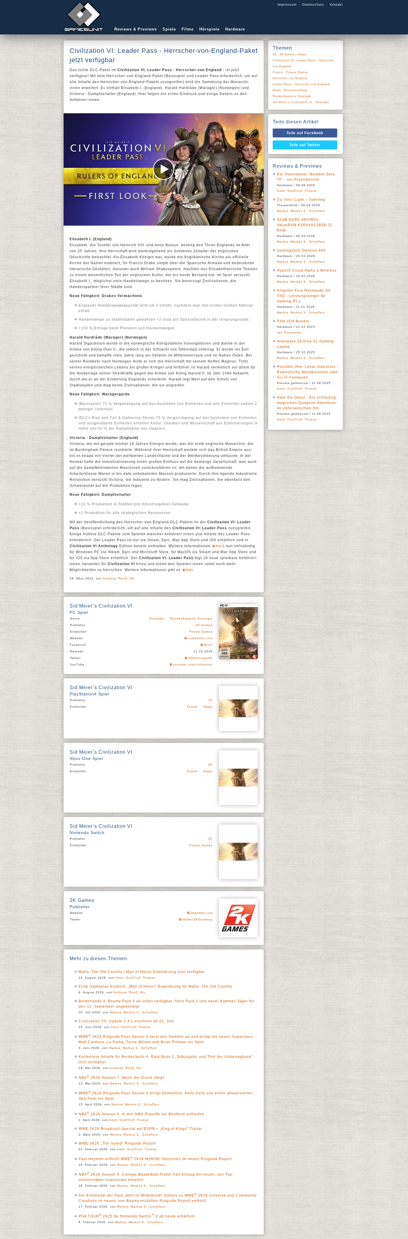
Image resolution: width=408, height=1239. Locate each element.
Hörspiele (209, 29)
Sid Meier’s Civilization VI (292, 102)
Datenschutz (313, 4)
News (277, 90)
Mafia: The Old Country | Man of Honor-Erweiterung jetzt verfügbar (142, 972)
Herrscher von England (290, 78)
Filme (188, 29)
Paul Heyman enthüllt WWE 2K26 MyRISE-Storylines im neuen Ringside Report (155, 1159)
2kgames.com (201, 912)
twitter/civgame (200, 658)
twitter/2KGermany (197, 919)
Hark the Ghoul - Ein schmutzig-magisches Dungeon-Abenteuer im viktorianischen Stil (307, 402)
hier (219, 546)
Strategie (156, 618)
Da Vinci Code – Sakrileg (301, 200)
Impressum (287, 4)
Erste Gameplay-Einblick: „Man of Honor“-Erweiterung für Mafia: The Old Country (155, 986)
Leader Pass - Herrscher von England (301, 84)
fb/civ (208, 644)
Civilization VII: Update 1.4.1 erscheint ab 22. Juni (126, 1021)
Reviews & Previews (135, 29)
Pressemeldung (295, 90)
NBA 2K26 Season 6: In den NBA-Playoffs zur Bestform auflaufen (141, 1114)
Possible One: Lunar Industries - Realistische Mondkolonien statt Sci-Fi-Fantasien (307, 372)
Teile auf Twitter (304, 145)
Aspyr (208, 706)
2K (210, 700)
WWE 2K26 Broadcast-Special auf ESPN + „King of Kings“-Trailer (140, 1129)
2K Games (204, 625)
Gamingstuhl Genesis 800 (301, 250)
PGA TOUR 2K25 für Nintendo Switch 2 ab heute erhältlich (137, 1216)
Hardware (235, 29)
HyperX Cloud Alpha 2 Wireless (307, 270)
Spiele (169, 29)
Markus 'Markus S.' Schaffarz (134, 1012)
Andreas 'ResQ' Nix (119, 578)
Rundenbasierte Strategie (191, 618)
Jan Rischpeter (289, 332)
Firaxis (192, 706)
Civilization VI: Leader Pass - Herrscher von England (303, 63)
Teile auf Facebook (304, 133)
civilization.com (200, 638)
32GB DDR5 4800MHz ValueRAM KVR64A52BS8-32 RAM (304, 225)
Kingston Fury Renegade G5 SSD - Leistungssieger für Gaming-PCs (304, 295)
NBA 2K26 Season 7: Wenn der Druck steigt (121, 1078)
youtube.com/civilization (193, 664)
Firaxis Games (201, 631)
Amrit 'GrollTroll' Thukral (135, 977)
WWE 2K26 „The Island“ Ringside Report (117, 1143)
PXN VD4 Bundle (293, 321)
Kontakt (336, 4)
